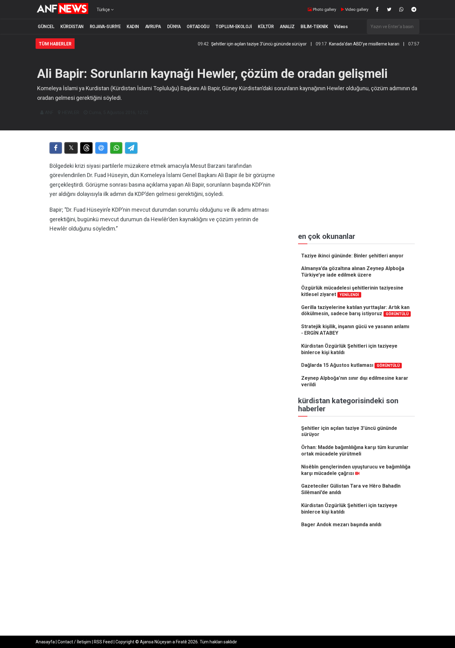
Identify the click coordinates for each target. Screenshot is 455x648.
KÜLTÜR (266, 26)
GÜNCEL (46, 26)
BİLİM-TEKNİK (314, 26)
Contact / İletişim (74, 641)
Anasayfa (45, 641)
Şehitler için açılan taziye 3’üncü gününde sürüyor (245, 43)
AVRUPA (153, 26)
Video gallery (356, 9)
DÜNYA (174, 26)
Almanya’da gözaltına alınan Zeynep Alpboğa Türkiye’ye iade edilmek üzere (352, 271)
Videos (341, 26)
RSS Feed (103, 641)
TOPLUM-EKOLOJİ (233, 26)
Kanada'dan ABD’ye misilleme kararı (351, 43)
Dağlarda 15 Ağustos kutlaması (350, 365)
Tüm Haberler (55, 43)
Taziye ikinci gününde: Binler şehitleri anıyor (352, 256)
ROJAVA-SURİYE (105, 26)
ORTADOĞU (198, 26)
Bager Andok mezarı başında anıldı (341, 524)
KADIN (133, 26)
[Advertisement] (163, 317)
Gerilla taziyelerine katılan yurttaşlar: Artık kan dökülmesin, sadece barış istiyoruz (355, 310)
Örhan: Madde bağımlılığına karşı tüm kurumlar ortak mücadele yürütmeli (355, 450)
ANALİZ (287, 26)
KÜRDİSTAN (72, 26)
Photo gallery (324, 9)
